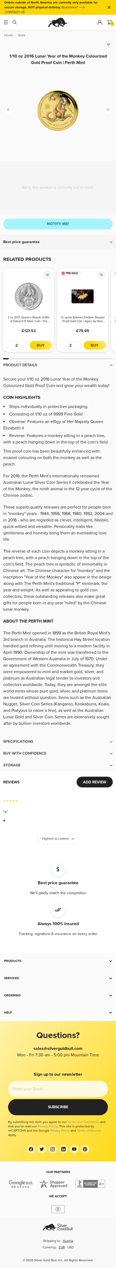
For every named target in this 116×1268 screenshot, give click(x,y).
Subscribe (58, 1107)
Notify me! (58, 224)
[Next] (108, 109)
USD (70, 1247)
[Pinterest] (85, 1149)
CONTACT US (15, 12)
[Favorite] (108, 44)
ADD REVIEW (94, 782)
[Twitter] (41, 1149)
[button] (58, 242)
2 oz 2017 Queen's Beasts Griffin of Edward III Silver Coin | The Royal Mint (29, 319)
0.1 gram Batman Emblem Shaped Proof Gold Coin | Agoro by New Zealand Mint (82, 319)
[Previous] (8, 109)
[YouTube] (74, 1149)
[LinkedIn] (63, 1149)
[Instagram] (52, 1149)
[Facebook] (31, 1149)
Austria (68, 1241)
